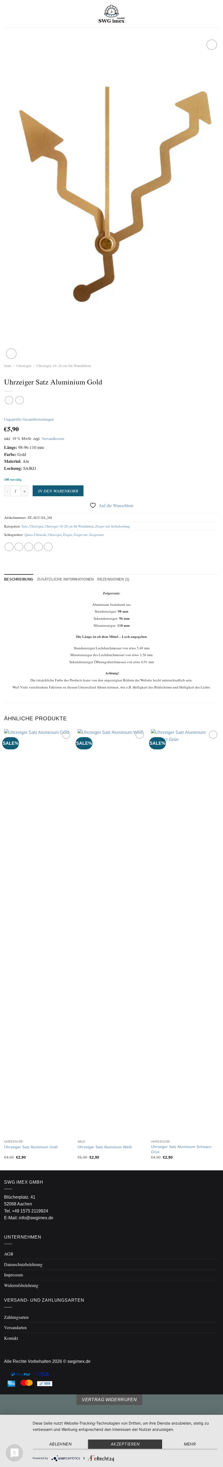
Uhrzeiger (24, 365)
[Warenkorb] (216, 14)
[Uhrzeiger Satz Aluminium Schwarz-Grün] (185, 933)
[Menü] (7, 13)
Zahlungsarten (16, 1317)
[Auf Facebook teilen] (18, 546)
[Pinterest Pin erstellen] (48, 546)
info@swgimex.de (36, 1217)
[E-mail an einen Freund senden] (38, 546)
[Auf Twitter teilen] (28, 546)
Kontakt (11, 1338)
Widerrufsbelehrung (21, 1285)
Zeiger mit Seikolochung (112, 526)
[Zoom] (11, 353)
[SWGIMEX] (111, 13)
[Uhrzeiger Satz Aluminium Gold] (38, 933)
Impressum (13, 1274)
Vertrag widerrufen (109, 1399)
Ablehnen (60, 1444)
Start (7, 365)
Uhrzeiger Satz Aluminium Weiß (105, 1147)
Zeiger (67, 534)
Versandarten (15, 1327)
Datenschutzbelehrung (23, 1264)
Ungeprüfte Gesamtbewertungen (29, 419)
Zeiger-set (80, 534)
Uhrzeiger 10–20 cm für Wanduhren (63, 365)
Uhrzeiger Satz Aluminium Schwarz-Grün (181, 1149)
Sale (24, 526)
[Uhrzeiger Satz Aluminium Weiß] (111, 933)
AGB (8, 1254)
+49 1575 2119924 (30, 1211)
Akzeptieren (125, 1444)
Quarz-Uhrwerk (35, 534)
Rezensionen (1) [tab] (113, 579)
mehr (190, 1444)
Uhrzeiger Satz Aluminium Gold (31, 1147)
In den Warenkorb (58, 491)
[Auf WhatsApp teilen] (9, 546)
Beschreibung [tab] (18, 579)
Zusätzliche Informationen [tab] (65, 579)
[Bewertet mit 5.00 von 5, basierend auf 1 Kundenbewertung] (111, 411)
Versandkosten (53, 438)
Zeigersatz (96, 534)
